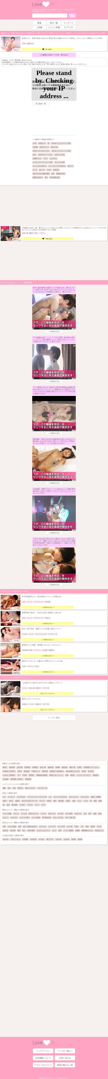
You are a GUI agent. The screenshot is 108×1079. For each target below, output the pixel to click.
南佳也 (72, 775)
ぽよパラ (42, 170)
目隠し (68, 801)
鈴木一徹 (43, 767)
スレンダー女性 (60, 162)
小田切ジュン (36, 771)
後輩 (95, 813)
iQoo (34, 154)
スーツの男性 (36, 817)
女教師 (77, 830)
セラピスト (14, 817)
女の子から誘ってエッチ (29, 801)
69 (48, 143)
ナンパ (37, 805)
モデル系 (69, 826)
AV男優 (35, 147)
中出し (11, 801)
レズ (4, 797)
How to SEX (85, 797)
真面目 (93, 826)
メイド (54, 830)
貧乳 (19, 830)
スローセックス (74, 797)
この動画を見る (54, 331)
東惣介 (5, 767)
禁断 (4, 788)
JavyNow (66, 839)
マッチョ (43, 813)
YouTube (58, 839)
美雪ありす (42, 143)
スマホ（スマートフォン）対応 (43, 162)
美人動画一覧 (41, 104)
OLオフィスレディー (43, 830)
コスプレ (30, 805)
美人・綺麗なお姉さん (30, 826)
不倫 (14, 788)
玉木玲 (24, 775)
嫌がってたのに (30, 788)
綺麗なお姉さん (38, 177)
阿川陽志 (27, 767)
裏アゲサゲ (49, 839)
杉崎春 (58, 767)
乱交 (8, 805)
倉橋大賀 (45, 771)
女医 (59, 830)
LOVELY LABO (60, 154)
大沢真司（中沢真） (9, 771)
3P (4, 805)
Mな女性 (12, 830)
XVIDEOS (33, 839)
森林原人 (96, 775)
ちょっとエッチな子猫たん (57, 166)
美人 (46, 177)
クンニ (45, 158)
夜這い (5, 801)
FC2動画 (25, 839)
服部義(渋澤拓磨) (42, 775)
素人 (23, 830)
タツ (19, 775)
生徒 (99, 813)
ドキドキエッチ (42, 788)
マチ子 (49, 170)
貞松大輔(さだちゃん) (73, 771)
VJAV (34, 143)
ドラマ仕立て (21, 797)
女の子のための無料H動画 (41, 173)
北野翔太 (35, 767)
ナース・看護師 (68, 830)
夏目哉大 (65, 767)
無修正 (17, 801)
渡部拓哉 (28, 779)
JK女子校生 (31, 830)
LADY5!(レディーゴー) (45, 154)
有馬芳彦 (12, 767)
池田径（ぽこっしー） (56, 775)
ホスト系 (60, 813)
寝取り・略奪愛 (96, 797)
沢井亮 (84, 771)
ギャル (99, 826)
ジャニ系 (24, 813)
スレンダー (52, 826)
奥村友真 (27, 771)
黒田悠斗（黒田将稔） (57, 771)
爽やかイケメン (34, 813)
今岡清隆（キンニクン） (91, 767)
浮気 (9, 788)
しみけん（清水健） (9, 775)
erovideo (41, 839)
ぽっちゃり (42, 826)
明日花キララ (99, 830)
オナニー (42, 801)
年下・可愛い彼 (70, 817)
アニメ (43, 805)
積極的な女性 (60, 173)
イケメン (16, 813)
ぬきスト (70, 166)
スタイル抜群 (12, 826)
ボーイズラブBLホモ (60, 797)
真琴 (67, 775)
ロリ (82, 826)
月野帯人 (31, 775)
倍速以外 (56, 170)
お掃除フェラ (37, 158)
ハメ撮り (22, 805)
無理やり (20, 788)
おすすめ (5, 839)
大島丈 (20, 771)
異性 (52, 173)
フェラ (35, 170)
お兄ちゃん (78, 813)
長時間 (73, 839)
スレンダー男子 (25, 817)
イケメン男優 (7, 813)
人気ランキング (15, 839)
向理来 (79, 767)
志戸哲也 (91, 771)
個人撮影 (14, 805)
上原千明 (19, 767)
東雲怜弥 (50, 767)
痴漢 (95, 801)
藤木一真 (72, 767)
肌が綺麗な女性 (55, 177)
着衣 (54, 801)
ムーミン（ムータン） (84, 775)
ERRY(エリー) (44, 147)
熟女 (87, 826)
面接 (100, 801)
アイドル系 (61, 826)
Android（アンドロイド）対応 (61, 143)
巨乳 (19, 826)
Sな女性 (5, 830)
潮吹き (49, 801)
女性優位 (61, 801)
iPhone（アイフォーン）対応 (61, 151)
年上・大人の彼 (58, 817)
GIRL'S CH (54, 147)
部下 (90, 813)
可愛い (77, 826)
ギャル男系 (68, 813)
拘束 (73, 801)
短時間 (80, 839)
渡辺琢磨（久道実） (17, 779)
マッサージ (11, 797)
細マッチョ (52, 813)
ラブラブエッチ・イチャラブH (37, 797)
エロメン (5, 817)
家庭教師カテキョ (87, 830)
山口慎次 (5, 779)
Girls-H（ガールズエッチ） (41, 151)
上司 (85, 813)
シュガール (53, 158)
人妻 (4, 826)
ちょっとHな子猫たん (40, 166)
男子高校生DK (46, 817)
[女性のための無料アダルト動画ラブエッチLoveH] (42, 7)
